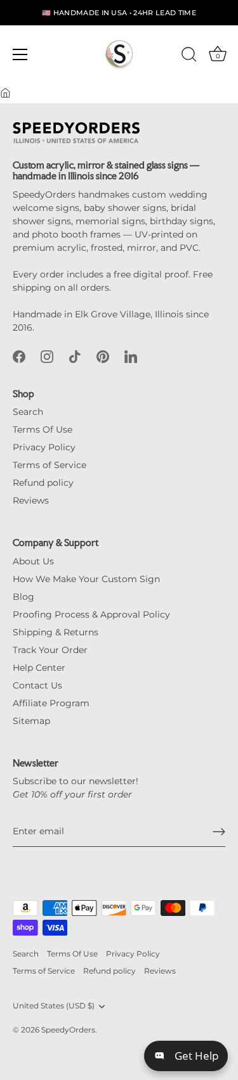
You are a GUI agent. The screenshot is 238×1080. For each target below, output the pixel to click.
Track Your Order (50, 650)
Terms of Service (49, 465)
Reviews (31, 500)
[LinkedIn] (130, 356)
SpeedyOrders (68, 1029)
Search (28, 411)
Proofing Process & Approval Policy (91, 614)
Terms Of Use (42, 429)
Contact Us (37, 685)
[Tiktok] (75, 356)
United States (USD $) (54, 1005)
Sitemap (31, 721)
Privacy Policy (44, 447)
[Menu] (20, 54)
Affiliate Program (51, 703)
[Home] (5, 92)
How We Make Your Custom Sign (86, 579)
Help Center (39, 667)
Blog (23, 596)
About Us (33, 561)
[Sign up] (219, 831)
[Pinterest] (102, 356)
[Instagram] (47, 356)
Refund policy (43, 482)
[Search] (189, 56)
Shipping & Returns (55, 632)
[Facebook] (19, 356)
